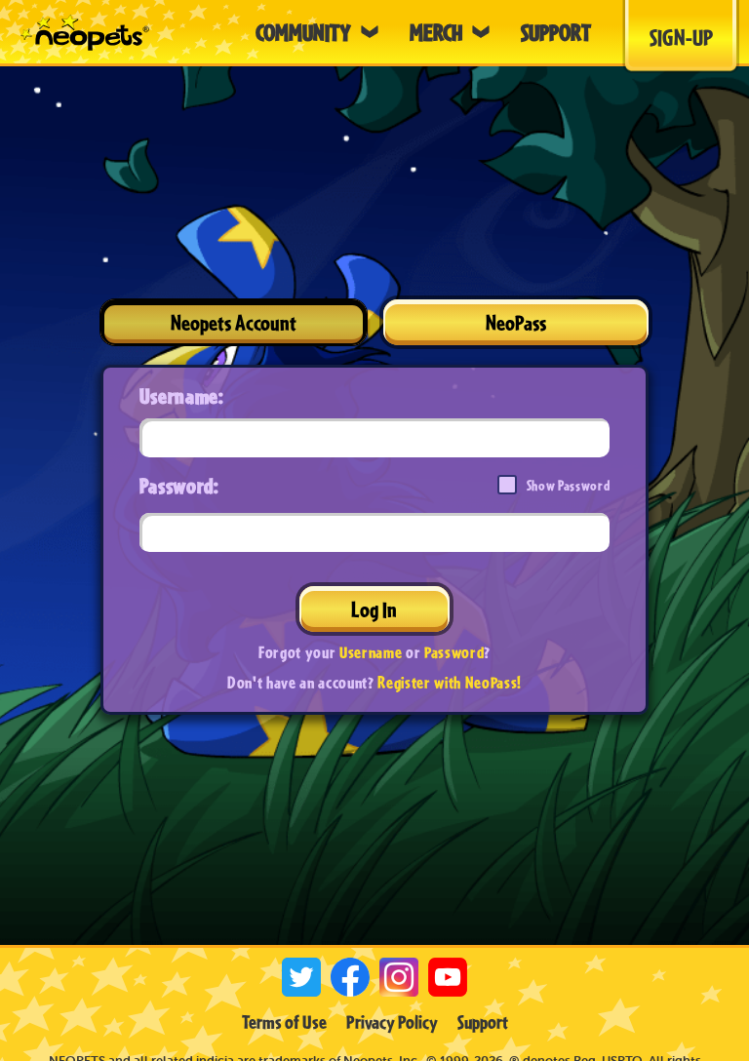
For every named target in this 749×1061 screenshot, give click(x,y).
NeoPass (516, 322)
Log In (374, 609)
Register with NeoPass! (449, 682)
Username (370, 652)
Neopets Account (233, 322)
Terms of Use (284, 1022)
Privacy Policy (392, 1022)
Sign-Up (681, 37)
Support (482, 1022)
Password (454, 652)
